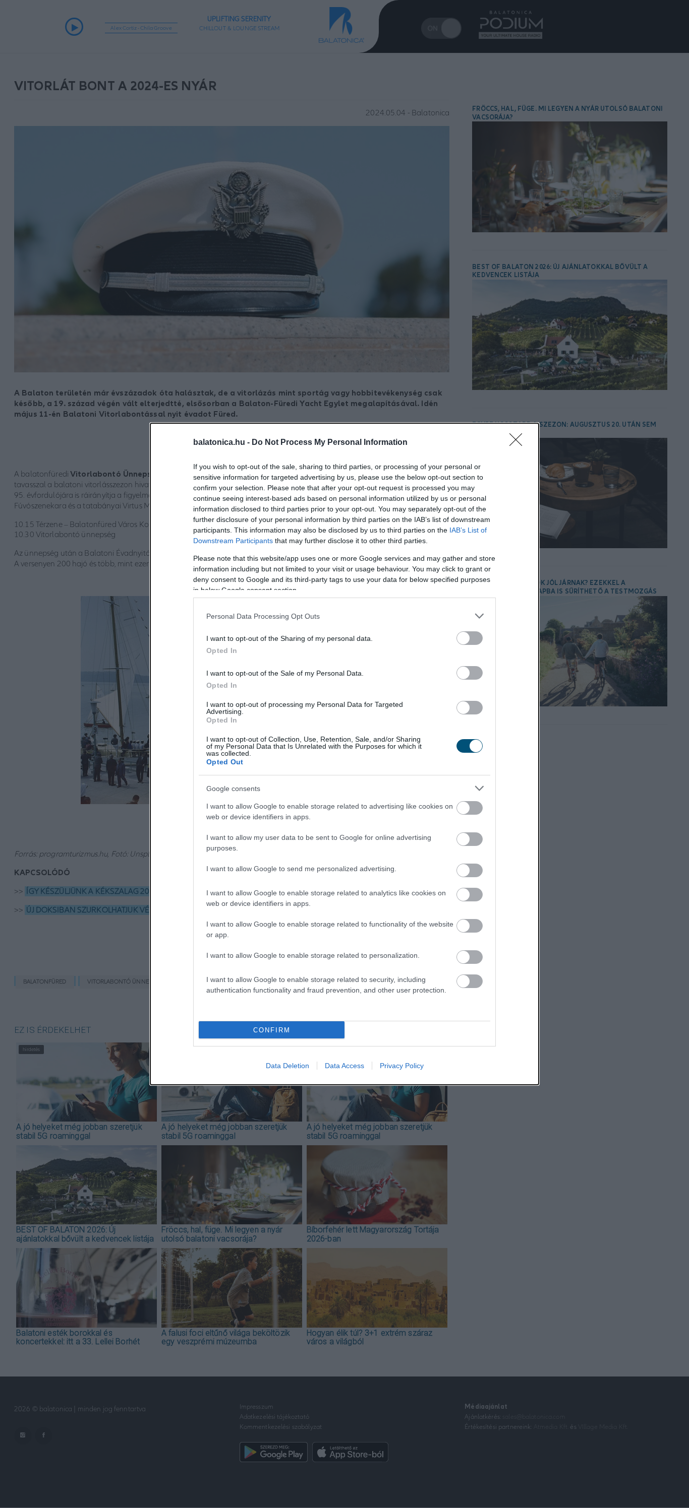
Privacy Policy (402, 1066)
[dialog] (344, 754)
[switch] (469, 638)
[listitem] (344, 616)
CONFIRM (272, 1030)
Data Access (344, 1066)
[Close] (519, 442)
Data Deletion (287, 1066)
